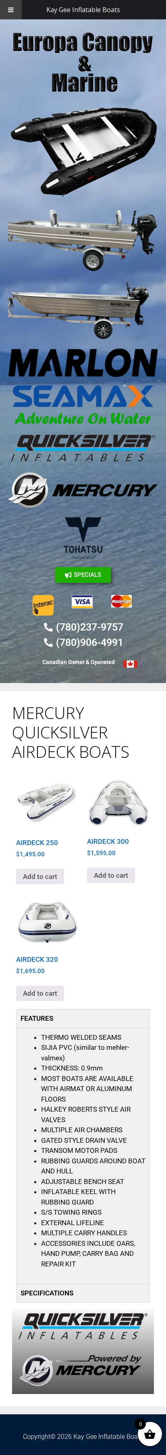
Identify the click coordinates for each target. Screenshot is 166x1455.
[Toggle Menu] (11, 9)
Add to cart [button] (40, 877)
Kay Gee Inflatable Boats (83, 9)
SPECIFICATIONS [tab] (47, 1293)
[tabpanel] (83, 1156)
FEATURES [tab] (37, 1018)
